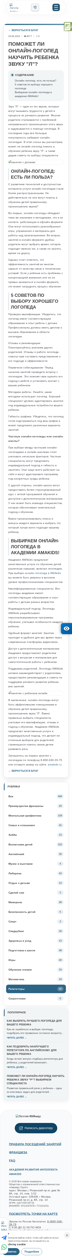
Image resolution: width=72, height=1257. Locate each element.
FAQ (12, 1160)
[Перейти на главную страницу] (19, 7)
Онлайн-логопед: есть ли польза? (35, 80)
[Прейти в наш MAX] (4, 1226)
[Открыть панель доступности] (66, 628)
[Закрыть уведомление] (67, 1235)
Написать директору (39, 1128)
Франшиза (18, 1152)
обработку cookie (14, 1244)
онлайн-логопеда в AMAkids (43, 573)
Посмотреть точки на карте (33, 1214)
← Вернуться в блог (23, 30)
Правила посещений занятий (35, 1144)
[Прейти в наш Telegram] (4, 1237)
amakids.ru (55, 764)
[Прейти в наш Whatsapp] (4, 1247)
